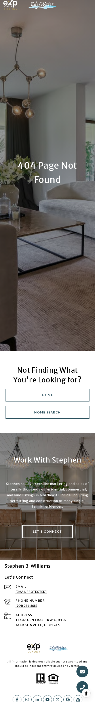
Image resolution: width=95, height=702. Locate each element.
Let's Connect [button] (47, 531)
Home (47, 395)
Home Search (47, 412)
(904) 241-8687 (26, 605)
